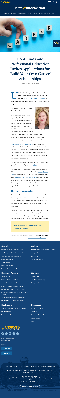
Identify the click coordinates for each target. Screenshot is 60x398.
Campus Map (35, 277)
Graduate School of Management (11, 256)
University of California (29, 372)
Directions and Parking (38, 280)
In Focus (6, 14)
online (35, 165)
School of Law (5, 262)
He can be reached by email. (37, 238)
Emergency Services (37, 283)
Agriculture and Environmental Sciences (43, 250)
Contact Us (6, 348)
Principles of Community (45, 370)
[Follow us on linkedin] (10, 333)
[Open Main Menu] (49, 2)
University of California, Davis (13, 366)
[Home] (10, 328)
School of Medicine (7, 266)
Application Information (38, 315)
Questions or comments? (14, 370)
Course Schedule (36, 318)
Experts (54, 14)
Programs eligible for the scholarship (22, 144)
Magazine (13, 14)
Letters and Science (37, 259)
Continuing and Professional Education (13, 253)
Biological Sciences (37, 253)
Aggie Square (5, 277)
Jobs (32, 321)
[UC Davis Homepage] (6, 2)
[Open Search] (53, 2)
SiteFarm (38, 381)
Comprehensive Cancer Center (10, 283)
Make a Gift (6, 353)
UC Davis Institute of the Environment (12, 301)
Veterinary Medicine (7, 315)
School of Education (7, 259)
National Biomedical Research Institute (13, 289)
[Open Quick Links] (57, 2)
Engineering (34, 256)
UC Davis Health (6, 312)
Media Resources (44, 14)
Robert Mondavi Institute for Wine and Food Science (14, 293)
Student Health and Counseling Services (13, 308)
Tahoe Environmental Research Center (13, 297)
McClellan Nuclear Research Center (12, 286)
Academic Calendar (37, 308)
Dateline (35, 14)
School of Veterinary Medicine (10, 269)
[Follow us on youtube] (17, 333)
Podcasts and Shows (24, 14)
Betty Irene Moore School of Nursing (12, 250)
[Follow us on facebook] (2, 333)
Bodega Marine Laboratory (9, 280)
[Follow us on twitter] (14, 333)
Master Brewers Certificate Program (26, 177)
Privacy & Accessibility (29, 370)
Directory (34, 312)
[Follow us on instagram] (6, 333)
